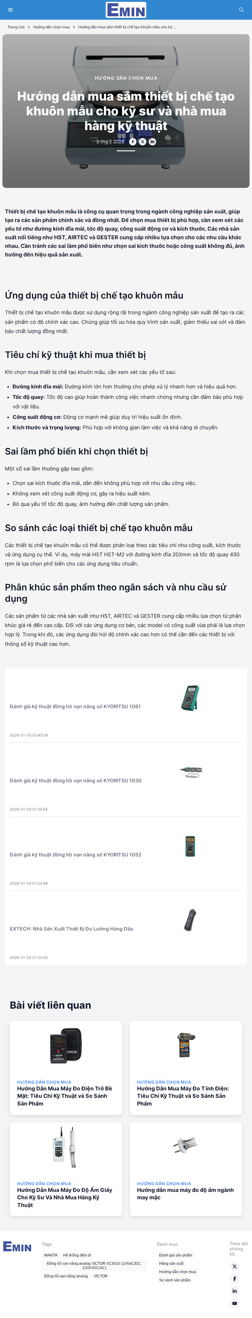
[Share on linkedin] (152, 141)
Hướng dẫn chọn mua (51, 27)
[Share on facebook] (132, 141)
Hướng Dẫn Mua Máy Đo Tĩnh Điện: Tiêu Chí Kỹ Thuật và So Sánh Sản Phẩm (183, 1096)
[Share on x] (142, 141)
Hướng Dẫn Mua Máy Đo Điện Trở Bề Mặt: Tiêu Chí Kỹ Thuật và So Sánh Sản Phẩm (64, 1096)
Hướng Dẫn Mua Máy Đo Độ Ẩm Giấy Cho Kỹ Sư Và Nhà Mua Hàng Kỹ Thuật (64, 1197)
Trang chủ (16, 27)
